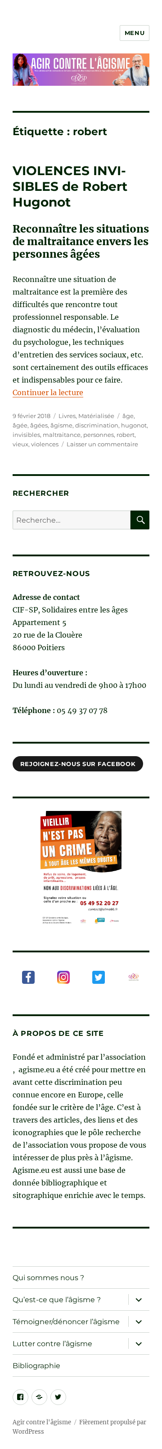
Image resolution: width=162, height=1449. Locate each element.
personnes (98, 434)
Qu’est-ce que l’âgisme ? (57, 1299)
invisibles (26, 434)
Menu (134, 32)
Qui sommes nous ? (48, 1277)
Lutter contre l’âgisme (52, 1343)
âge (128, 415)
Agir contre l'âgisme (42, 1422)
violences (44, 444)
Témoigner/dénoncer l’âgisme (66, 1321)
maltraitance (62, 434)
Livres (67, 415)
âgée (20, 425)
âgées (39, 425)
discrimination (96, 425)
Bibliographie (36, 1365)
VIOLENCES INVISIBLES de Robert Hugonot (70, 186)
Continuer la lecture (48, 392)
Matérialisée (96, 415)
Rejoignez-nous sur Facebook (77, 763)
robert (126, 434)
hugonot (134, 425)
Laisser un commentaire (102, 444)
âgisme (61, 425)
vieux (20, 444)
